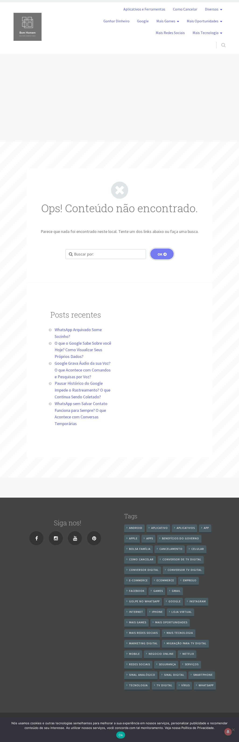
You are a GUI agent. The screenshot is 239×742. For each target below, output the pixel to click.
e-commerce (138, 580)
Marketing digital (143, 643)
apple (133, 538)
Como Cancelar (185, 9)
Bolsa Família (140, 549)
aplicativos (186, 528)
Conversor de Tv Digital (181, 559)
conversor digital (144, 570)
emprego (190, 580)
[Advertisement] (119, 88)
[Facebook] (36, 538)
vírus (185, 685)
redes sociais (139, 664)
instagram (198, 601)
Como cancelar (141, 559)
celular (197, 549)
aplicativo (159, 528)
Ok (121, 735)
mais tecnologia (180, 633)
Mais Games (165, 21)
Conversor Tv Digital (185, 570)
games (158, 591)
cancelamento (171, 549)
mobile (134, 653)
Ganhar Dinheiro (116, 21)
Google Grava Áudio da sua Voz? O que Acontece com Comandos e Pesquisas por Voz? (83, 370)
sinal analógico (142, 674)
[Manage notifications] (228, 731)
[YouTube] (75, 538)
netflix (188, 653)
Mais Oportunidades (202, 21)
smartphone (203, 674)
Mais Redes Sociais (170, 32)
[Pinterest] (94, 538)
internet (136, 612)
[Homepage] (28, 27)
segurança (167, 664)
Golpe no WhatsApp (144, 601)
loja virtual (182, 612)
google (175, 601)
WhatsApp (206, 685)
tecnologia (138, 685)
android (135, 528)
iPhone (157, 612)
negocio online (161, 653)
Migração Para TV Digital (187, 643)
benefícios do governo (180, 538)
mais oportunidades (171, 622)
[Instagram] (56, 538)
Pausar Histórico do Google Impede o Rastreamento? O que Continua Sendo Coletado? (82, 390)
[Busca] (219, 40)
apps (149, 538)
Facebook (136, 591)
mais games (137, 622)
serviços (192, 664)
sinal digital (174, 674)
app (206, 528)
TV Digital (164, 685)
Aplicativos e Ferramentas (144, 9)
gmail (176, 591)
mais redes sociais (143, 633)
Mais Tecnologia (205, 32)
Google (143, 21)
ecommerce (165, 580)
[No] (233, 729)
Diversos (211, 9)
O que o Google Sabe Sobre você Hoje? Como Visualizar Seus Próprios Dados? (83, 349)
